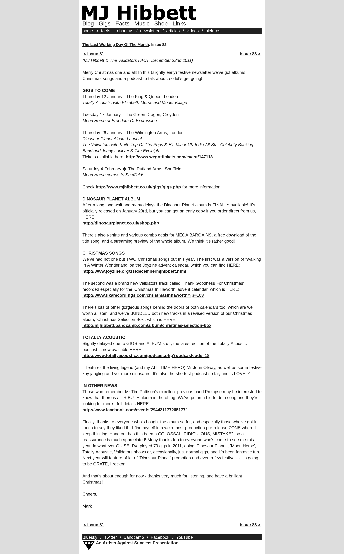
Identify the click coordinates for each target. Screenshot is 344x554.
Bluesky (89, 537)
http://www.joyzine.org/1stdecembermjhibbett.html (134, 271)
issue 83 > (250, 53)
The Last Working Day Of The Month (115, 44)
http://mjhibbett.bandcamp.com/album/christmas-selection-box (146, 325)
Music (141, 23)
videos (193, 30)
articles (173, 30)
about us (125, 30)
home (87, 30)
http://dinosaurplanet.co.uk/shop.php (120, 223)
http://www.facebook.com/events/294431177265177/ (134, 409)
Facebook (160, 537)
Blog (88, 23)
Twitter (110, 537)
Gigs (105, 23)
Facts (122, 23)
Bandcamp (134, 537)
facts (105, 30)
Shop (161, 23)
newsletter (149, 30)
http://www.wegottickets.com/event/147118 (169, 156)
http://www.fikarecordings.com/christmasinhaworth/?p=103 (143, 295)
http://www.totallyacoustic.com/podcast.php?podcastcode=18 (145, 355)
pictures (213, 30)
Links (179, 23)
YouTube (184, 537)
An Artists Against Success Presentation (137, 542)
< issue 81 (93, 53)
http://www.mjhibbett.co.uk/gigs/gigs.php (138, 186)
